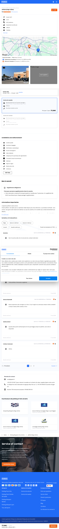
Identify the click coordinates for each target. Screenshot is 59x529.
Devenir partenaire (46, 497)
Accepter (48, 278)
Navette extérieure (15, 227)
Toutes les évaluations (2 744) (47, 227)
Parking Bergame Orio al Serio (17, 435)
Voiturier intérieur (27, 223)
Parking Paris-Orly (7, 491)
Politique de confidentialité (16, 519)
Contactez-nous (9, 464)
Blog (42, 503)
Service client (44, 494)
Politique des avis (25, 519)
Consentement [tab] (10, 253)
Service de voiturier (26, 491)
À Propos (43, 500)
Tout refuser (29, 278)
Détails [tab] (29, 253)
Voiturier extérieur (14, 223)
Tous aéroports (6, 507)
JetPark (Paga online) (33, 435)
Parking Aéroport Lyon (8, 504)
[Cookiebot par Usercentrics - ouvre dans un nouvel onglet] (51, 249)
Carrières (43, 506)
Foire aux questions (46, 491)
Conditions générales (6, 519)
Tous (4, 223)
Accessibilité (32, 519)
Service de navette (26, 494)
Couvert (5, 227)
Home (5, 435)
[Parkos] (4, 2)
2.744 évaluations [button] (14, 11)
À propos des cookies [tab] (48, 253)
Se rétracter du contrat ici (48, 509)
